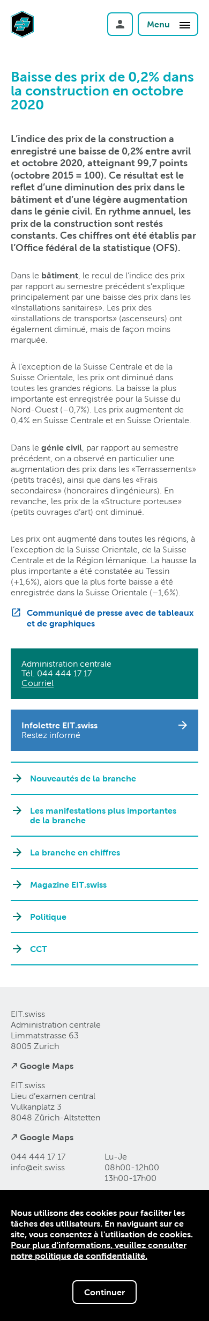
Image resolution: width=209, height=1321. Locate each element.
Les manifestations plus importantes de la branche (103, 815)
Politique (48, 916)
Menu (159, 24)
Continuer (104, 1292)
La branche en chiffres (75, 852)
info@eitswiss (38, 1167)
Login (120, 24)
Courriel (37, 683)
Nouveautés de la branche (83, 778)
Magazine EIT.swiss (68, 884)
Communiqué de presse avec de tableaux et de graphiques (110, 618)
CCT (38, 949)
